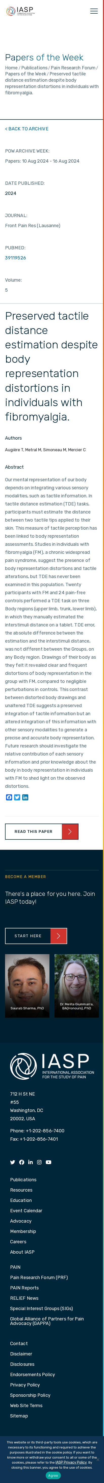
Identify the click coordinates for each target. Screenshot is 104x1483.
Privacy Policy (25, 1385)
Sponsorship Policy (30, 1395)
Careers (18, 1242)
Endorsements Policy (32, 1374)
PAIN (15, 1267)
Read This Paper (34, 831)
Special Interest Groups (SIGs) (41, 1308)
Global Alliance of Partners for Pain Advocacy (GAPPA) (47, 1321)
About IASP (22, 1252)
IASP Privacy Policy (71, 1462)
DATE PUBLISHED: (25, 183)
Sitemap (19, 1416)
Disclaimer (21, 1354)
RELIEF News (24, 1298)
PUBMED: (15, 248)
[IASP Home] (20, 11)
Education (21, 1200)
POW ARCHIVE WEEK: (27, 151)
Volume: (13, 280)
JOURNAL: (16, 215)
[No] (97, 1459)
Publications (23, 1180)
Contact (19, 1343)
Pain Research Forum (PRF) (39, 1277)
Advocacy (21, 1221)
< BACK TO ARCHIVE (26, 129)
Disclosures (22, 1364)
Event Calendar (26, 1211)
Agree (53, 1475)
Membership (23, 1231)
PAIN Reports (24, 1288)
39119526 (15, 258)
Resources (21, 1190)
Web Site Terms (26, 1405)
